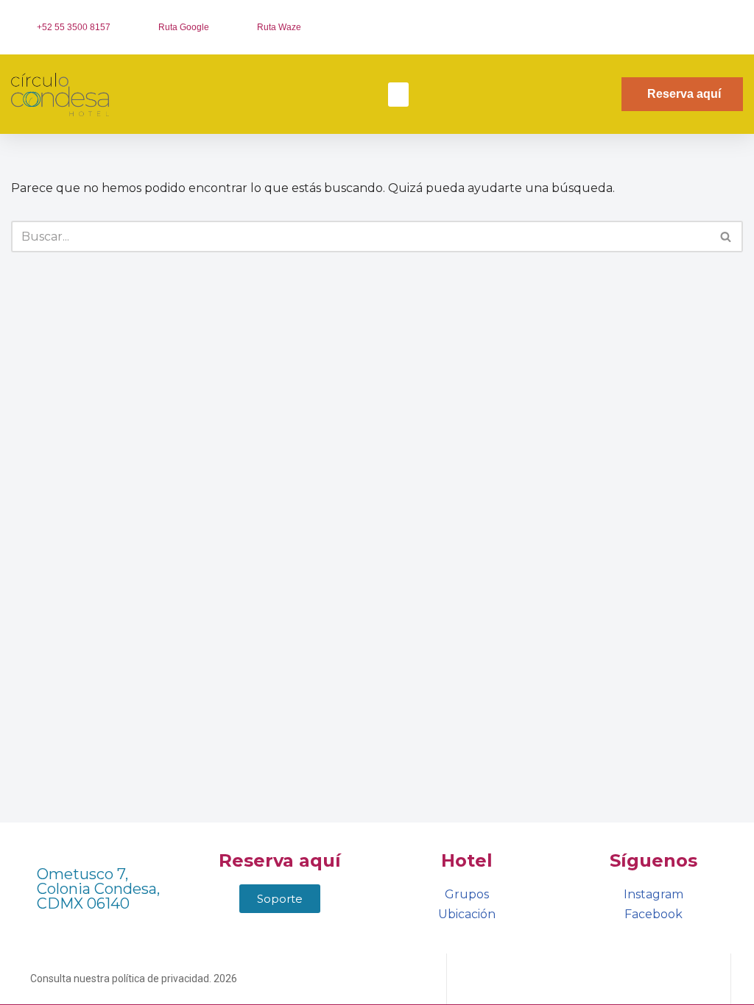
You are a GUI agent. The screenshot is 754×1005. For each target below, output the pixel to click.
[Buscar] (726, 236)
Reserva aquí (280, 860)
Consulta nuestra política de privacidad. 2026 (133, 978)
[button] (398, 94)
